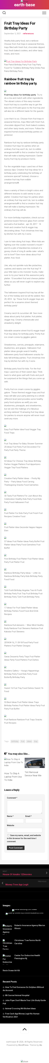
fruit (22, 741)
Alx (40, 1045)
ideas (29, 741)
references (28, 33)
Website (10, 825)
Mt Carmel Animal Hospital (17, 995)
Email (28, 816)
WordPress (23, 1045)
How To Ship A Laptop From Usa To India (13, 776)
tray (35, 741)
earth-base (24, 4)
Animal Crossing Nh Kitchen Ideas (20, 1008)
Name (10, 816)
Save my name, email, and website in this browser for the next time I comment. (24, 838)
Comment (12, 798)
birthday (14, 741)
